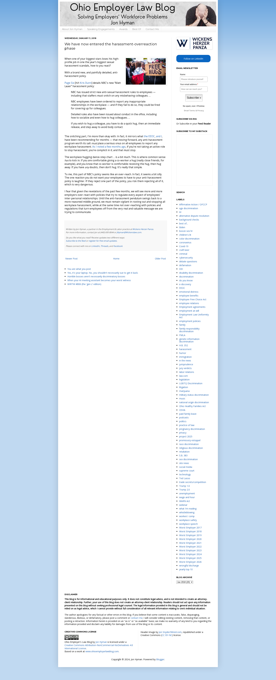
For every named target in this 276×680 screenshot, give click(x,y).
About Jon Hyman (72, 29)
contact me (136, 617)
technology (185, 474)
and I (159, 136)
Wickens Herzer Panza (142, 229)
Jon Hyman (101, 641)
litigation (183, 387)
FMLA (182, 335)
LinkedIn (95, 246)
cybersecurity (186, 257)
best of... (183, 223)
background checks (189, 219)
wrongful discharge (189, 565)
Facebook (118, 246)
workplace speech (188, 523)
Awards (123, 29)
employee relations (189, 303)
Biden (182, 227)
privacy (182, 432)
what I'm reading (187, 508)
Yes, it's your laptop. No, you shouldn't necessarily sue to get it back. (102, 272)
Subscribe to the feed (76, 240)
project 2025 (185, 436)
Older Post (160, 258)
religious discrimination (191, 447)
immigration (185, 356)
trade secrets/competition (192, 482)
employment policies (190, 321)
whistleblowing (186, 512)
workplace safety (188, 520)
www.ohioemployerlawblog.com (102, 651)
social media (185, 466)
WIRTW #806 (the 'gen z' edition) (84, 284)
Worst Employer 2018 (190, 531)
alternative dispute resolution (194, 215)
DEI (181, 268)
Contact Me (152, 29)
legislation (184, 379)
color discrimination (189, 238)
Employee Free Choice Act (192, 299)
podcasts (184, 417)
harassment (185, 349)
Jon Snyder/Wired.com (170, 632)
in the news (185, 360)
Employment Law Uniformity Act (194, 316)
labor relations (186, 372)
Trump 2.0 (184, 489)
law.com (183, 375)
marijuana (184, 390)
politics (182, 421)
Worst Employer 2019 (190, 535)
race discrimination (189, 444)
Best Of (136, 29)
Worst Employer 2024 (190, 554)
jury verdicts (185, 368)
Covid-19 (183, 246)
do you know (186, 280)
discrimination (186, 276)
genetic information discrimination (189, 340)
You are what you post (79, 268)
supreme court (186, 470)
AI (180, 211)
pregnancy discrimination (192, 428)
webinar (183, 504)
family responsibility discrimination (189, 330)
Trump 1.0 (184, 485)
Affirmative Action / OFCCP (193, 204)
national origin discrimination (194, 402)
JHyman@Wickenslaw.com (129, 232)
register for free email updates (103, 240)
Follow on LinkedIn (193, 58)
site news (184, 463)
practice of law (186, 425)
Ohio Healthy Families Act (192, 406)
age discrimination (188, 208)
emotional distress (188, 291)
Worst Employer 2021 (190, 542)
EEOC (182, 287)
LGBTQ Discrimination (190, 383)
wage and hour (187, 497)
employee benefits (188, 295)
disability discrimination (191, 272)
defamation (185, 265)
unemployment (187, 493)
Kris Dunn (86, 83)
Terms (192, 110)
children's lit (185, 234)
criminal (183, 253)
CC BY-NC (167, 635)
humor (182, 353)
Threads (104, 246)
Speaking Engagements (101, 29)
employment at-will (189, 310)
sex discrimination (188, 459)
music (182, 398)
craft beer (184, 249)
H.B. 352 (183, 345)
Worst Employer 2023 (190, 550)
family (182, 324)
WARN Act (184, 501)
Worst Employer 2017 (190, 527)
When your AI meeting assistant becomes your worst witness (99, 280)
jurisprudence (186, 364)
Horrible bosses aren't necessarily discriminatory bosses (96, 276)
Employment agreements (192, 306)
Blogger (160, 659)
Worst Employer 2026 (190, 561)
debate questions (188, 261)
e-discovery (185, 284)
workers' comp (187, 516)
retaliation (184, 451)
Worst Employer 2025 (190, 558)
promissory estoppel (189, 440)
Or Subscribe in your (193, 123)
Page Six (69, 83)
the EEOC (149, 136)
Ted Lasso (184, 478)
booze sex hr (186, 230)
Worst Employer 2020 (190, 539)
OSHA (182, 409)
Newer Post (71, 258)
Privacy (200, 110)
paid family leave (187, 413)
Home (116, 258)
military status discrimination (194, 394)
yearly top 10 (186, 569)
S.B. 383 (183, 455)
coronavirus (185, 242)
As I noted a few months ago (109, 146)
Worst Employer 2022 (190, 546)
